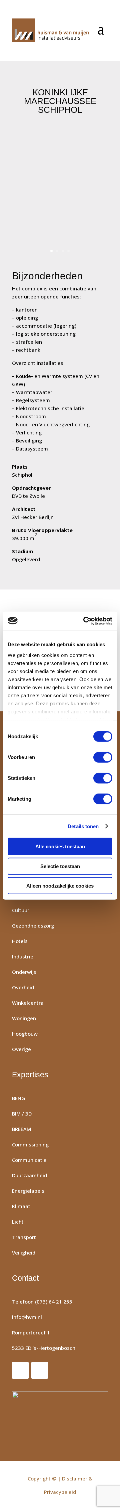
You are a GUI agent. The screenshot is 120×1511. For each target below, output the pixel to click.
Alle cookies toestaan (60, 846)
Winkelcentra (28, 1002)
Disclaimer (74, 1478)
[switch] (102, 757)
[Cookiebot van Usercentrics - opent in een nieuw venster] (84, 620)
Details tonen (83, 826)
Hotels (20, 941)
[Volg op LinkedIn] (39, 1370)
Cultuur (20, 910)
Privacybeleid (60, 1492)
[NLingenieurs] (60, 1411)
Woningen (24, 1018)
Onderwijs (24, 972)
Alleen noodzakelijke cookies (60, 886)
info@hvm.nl (27, 1317)
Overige (21, 1049)
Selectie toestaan (60, 866)
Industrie (22, 956)
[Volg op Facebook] (20, 1370)
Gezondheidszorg (33, 925)
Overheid (23, 987)
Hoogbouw (25, 1033)
